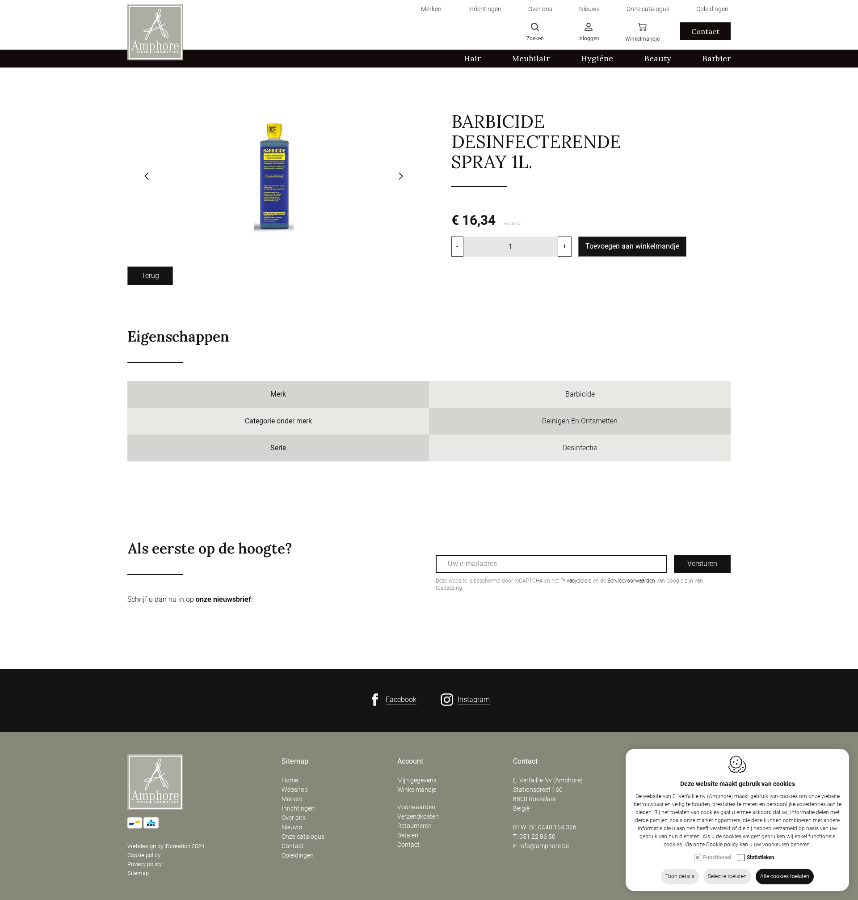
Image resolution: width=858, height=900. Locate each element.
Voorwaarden (416, 807)
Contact (705, 31)
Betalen (407, 835)
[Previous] (147, 177)
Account (410, 761)
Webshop (295, 789)
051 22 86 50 (537, 836)
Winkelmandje (416, 789)
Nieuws (292, 827)
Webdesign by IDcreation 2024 (165, 846)
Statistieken (760, 857)
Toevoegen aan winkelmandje (632, 246)
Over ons (294, 817)
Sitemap (138, 873)
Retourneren (414, 825)
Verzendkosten (418, 816)
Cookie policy (143, 855)
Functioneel (717, 857)
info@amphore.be (544, 845)
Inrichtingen (298, 808)
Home (290, 780)
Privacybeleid (576, 581)
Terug (150, 275)
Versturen (702, 563)
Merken (292, 799)
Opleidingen (298, 855)
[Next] (401, 177)
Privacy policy (144, 864)
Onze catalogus (303, 836)
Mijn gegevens (417, 780)
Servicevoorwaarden (631, 581)
